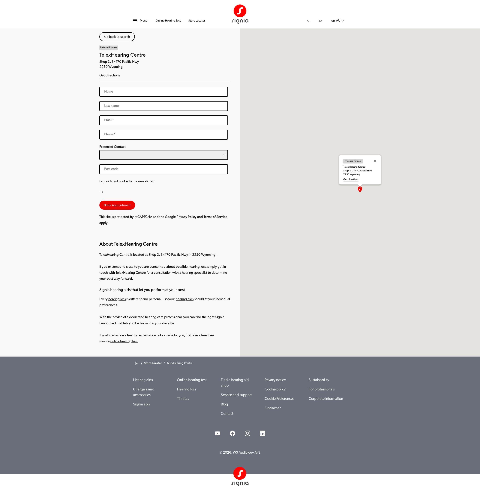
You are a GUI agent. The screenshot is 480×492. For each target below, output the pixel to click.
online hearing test (124, 341)
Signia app (141, 404)
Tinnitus (183, 399)
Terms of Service (215, 217)
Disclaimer (273, 408)
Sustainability (319, 380)
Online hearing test (192, 380)
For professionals (322, 389)
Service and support (236, 395)
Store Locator (196, 20)
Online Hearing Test (168, 20)
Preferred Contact (112, 147)
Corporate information (326, 399)
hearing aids (185, 299)
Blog (224, 404)
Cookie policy (275, 389)
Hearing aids (143, 380)
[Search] (308, 21)
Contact (227, 414)
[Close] (375, 160)
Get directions (109, 75)
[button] (360, 189)
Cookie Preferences (279, 399)
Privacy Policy (186, 217)
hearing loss (117, 299)
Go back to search (117, 37)
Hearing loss (186, 389)
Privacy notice (275, 380)
